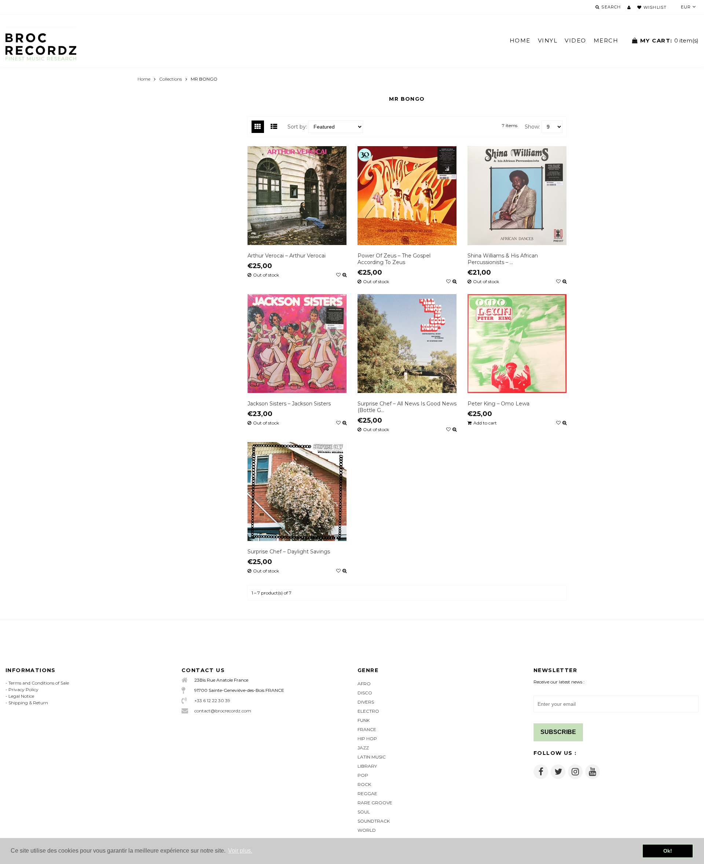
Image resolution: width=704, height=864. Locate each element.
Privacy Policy (23, 689)
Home (144, 79)
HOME (520, 40)
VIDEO (575, 40)
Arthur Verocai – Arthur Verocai (286, 255)
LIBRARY (367, 766)
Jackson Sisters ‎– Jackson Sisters (289, 403)
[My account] (629, 7)
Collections (170, 79)
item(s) (669, 40)
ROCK (364, 784)
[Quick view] (344, 275)
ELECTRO (368, 711)
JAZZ (363, 747)
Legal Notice (21, 696)
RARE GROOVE (375, 802)
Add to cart (485, 423)
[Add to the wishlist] (338, 275)
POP (363, 775)
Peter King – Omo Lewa (498, 403)
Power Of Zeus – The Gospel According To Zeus (394, 259)
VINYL (548, 40)
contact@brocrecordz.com (222, 710)
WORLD (367, 830)
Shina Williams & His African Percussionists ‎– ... (502, 259)
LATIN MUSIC (372, 757)
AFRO (364, 683)
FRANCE (367, 729)
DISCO (365, 693)
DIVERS (366, 702)
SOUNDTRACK (374, 821)
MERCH (606, 40)
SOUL (364, 812)
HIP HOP (367, 738)
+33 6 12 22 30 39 (212, 700)
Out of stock (266, 275)
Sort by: (297, 126)
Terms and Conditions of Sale (38, 683)
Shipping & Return (28, 702)
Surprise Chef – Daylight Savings (288, 551)
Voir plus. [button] (240, 851)
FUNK (364, 720)
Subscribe (558, 732)
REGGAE (367, 793)
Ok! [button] (667, 851)
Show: (532, 126)
